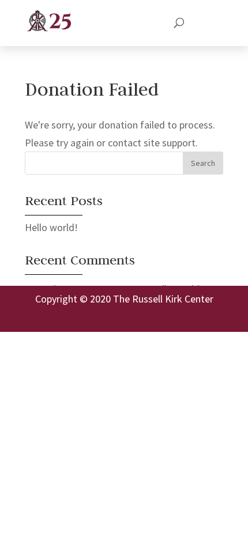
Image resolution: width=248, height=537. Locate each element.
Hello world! (51, 227)
